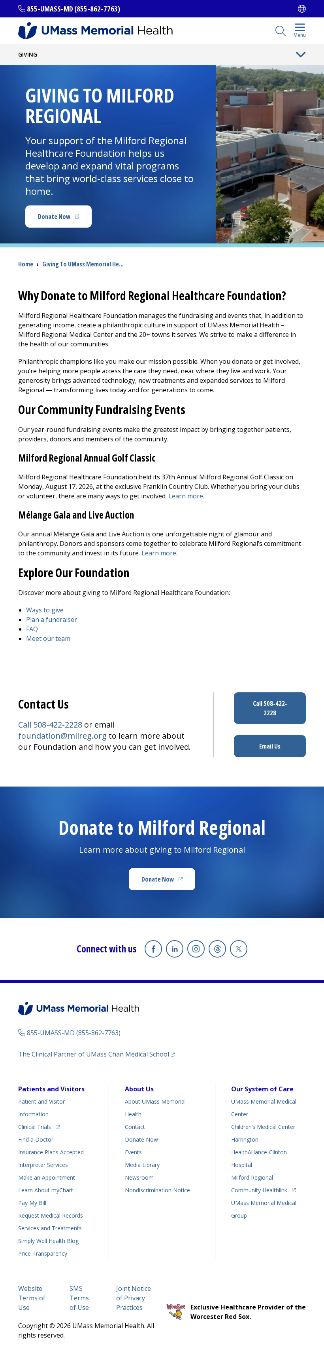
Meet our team (48, 638)
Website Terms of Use (31, 1298)
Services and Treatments (50, 1228)
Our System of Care (262, 1089)
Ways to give (45, 610)
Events (133, 1152)
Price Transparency (42, 1253)
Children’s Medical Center (263, 1127)
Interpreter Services (43, 1165)
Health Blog (48, 1241)
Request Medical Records (50, 1215)
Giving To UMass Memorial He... (83, 264)
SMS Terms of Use (79, 1298)
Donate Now (65, 219)
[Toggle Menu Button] (301, 54)
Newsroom (139, 1177)
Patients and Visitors (51, 1089)
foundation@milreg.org (62, 735)
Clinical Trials (39, 1127)
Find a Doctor (35, 1139)
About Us (139, 1089)
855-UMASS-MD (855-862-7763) (73, 8)
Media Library (142, 1165)
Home (25, 264)
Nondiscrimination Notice (157, 1190)
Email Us (270, 746)
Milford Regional (252, 1177)
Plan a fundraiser (52, 619)
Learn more (185, 496)
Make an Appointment (46, 1177)
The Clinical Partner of (96, 1053)
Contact (135, 1127)
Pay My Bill (32, 1203)
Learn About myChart (45, 1190)
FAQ (32, 629)
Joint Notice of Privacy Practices (133, 1298)
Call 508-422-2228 (50, 724)
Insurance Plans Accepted (51, 1152)
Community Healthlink (259, 1190)
